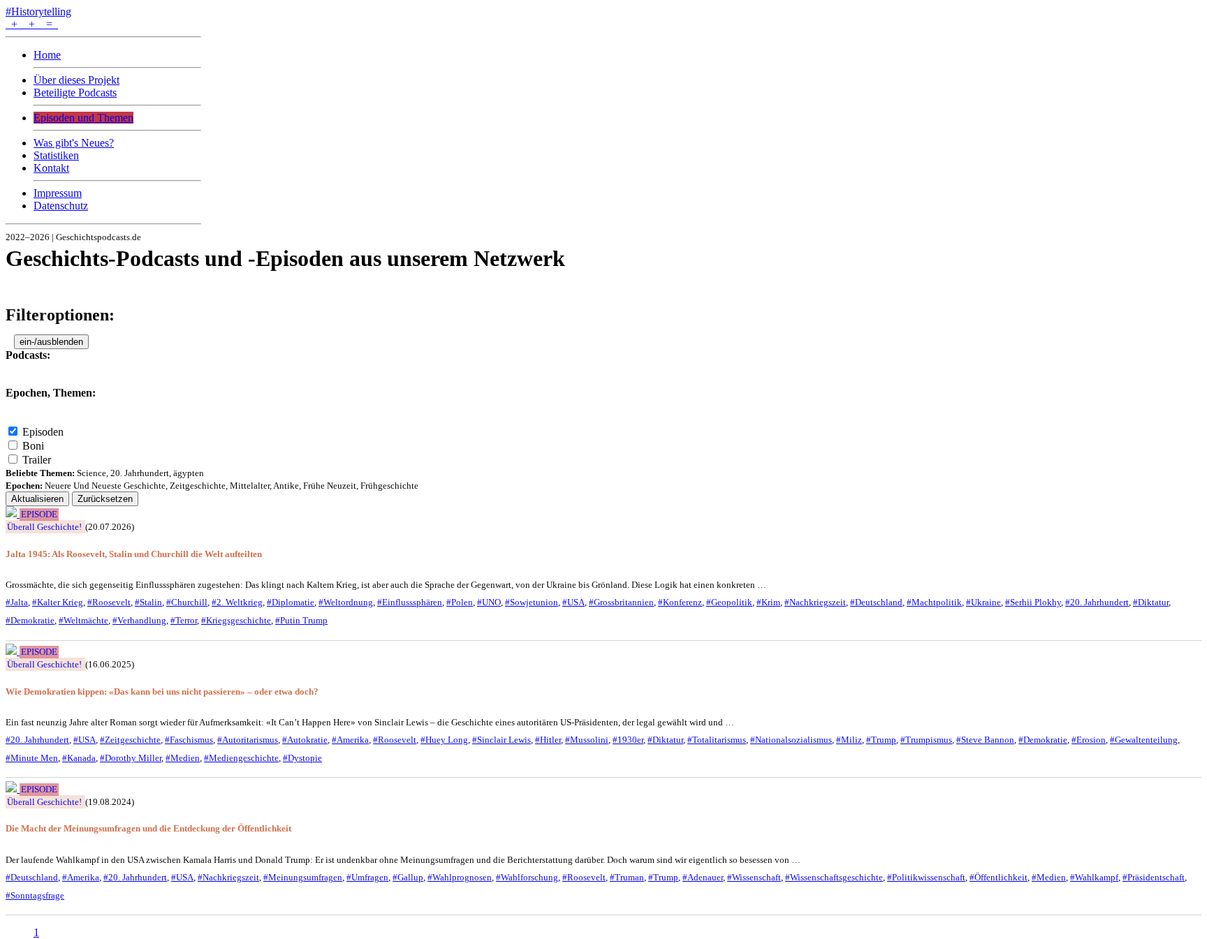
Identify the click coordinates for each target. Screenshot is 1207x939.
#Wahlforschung (527, 877)
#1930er (628, 739)
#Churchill (186, 602)
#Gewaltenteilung (1144, 739)
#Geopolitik (729, 602)
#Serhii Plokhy (1033, 602)
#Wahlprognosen (459, 877)
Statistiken (56, 155)
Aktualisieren (37, 499)
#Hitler (548, 739)
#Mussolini (586, 739)
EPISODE (39, 514)
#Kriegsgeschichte (236, 620)
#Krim (768, 602)
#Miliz (849, 739)
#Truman (627, 877)
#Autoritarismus (247, 739)
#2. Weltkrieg (237, 602)
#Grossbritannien (621, 602)
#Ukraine (983, 602)
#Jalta (17, 602)
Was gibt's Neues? (74, 143)
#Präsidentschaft (1153, 877)
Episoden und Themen (83, 118)
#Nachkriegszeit (815, 602)
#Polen (459, 602)
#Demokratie (30, 620)
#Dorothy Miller (130, 758)
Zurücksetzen (105, 499)
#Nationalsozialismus (791, 739)
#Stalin (148, 602)
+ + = (32, 24)
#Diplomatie (290, 602)
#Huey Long (444, 739)
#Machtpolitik (934, 602)
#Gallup (408, 877)
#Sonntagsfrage (35, 895)
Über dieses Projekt (76, 80)
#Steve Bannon (985, 739)
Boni (33, 446)
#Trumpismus (926, 739)
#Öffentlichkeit (998, 877)
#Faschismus (189, 739)
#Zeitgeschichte (130, 739)
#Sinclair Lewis (501, 739)
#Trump (881, 739)
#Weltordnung (346, 602)
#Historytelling (38, 11)
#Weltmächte (83, 620)
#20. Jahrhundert (1097, 602)
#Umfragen (367, 877)
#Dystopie (302, 758)
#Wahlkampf (1094, 877)
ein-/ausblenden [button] (51, 342)
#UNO (489, 602)
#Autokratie (305, 739)
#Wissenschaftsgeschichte (834, 877)
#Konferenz (680, 602)
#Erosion (1088, 739)
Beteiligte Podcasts (75, 92)
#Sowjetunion (531, 602)
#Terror (183, 620)
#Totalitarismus (716, 739)
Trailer (36, 460)
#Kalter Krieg (57, 602)
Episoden (43, 432)
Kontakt (51, 168)
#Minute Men (32, 758)
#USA (573, 602)
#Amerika (350, 739)
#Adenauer (702, 877)
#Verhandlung (139, 620)
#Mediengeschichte (241, 758)
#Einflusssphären (409, 602)
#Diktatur (1151, 602)
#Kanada (79, 758)
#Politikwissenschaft (926, 877)
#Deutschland (876, 602)
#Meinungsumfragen (302, 877)
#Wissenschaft (754, 877)
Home (47, 55)
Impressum (58, 193)
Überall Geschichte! (44, 527)
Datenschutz (61, 206)
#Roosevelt (109, 602)
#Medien (183, 758)
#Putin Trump (301, 620)
